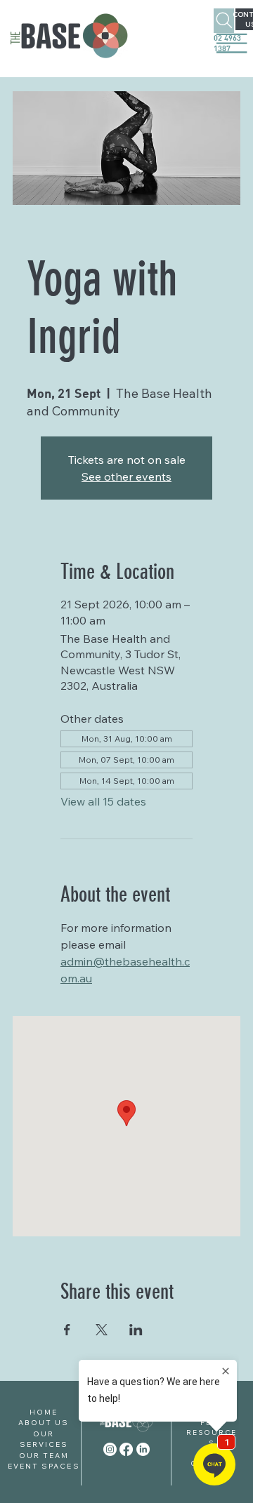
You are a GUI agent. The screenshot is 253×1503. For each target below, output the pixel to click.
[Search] (224, 20)
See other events (126, 476)
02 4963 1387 (227, 42)
